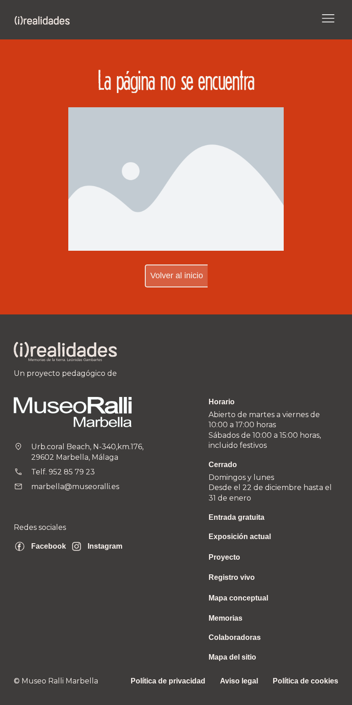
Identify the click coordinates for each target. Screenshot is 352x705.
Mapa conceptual (238, 598)
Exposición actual (240, 536)
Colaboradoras (235, 637)
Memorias (225, 618)
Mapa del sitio (232, 657)
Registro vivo (232, 577)
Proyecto (224, 557)
